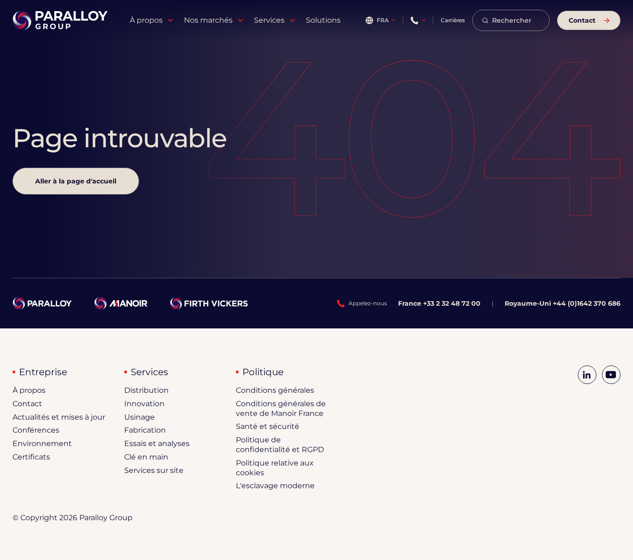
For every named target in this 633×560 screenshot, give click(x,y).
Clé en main (146, 457)
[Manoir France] (120, 303)
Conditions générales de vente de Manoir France (281, 408)
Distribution (146, 390)
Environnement (42, 443)
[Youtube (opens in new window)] (611, 374)
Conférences (36, 430)
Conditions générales (275, 390)
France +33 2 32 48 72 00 (439, 303)
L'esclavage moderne (275, 485)
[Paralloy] (42, 303)
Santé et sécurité (267, 426)
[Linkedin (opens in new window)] (587, 374)
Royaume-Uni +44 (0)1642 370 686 (562, 303)
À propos (29, 390)
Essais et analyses (157, 443)
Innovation (144, 403)
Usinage (139, 417)
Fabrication (145, 430)
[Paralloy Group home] (60, 20)
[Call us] (418, 21)
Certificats (31, 457)
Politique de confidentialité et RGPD (280, 444)
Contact (27, 403)
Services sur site (154, 470)
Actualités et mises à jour (59, 417)
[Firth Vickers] (209, 303)
